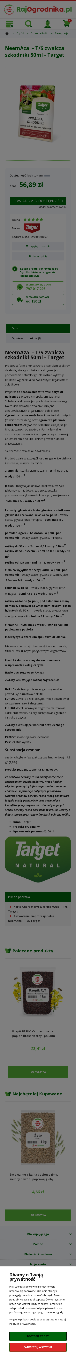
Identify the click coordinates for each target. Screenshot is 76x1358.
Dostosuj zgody (38, 1336)
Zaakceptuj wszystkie (38, 1347)
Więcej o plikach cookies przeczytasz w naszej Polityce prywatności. (37, 1322)
